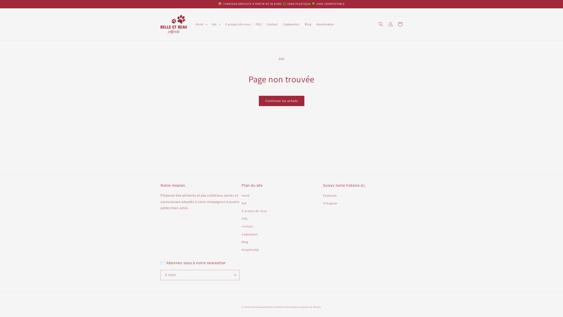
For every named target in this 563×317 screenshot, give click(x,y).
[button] (201, 24)
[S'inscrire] (234, 275)
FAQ (244, 219)
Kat (244, 203)
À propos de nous (254, 211)
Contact (247, 226)
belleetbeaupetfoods (261, 307)
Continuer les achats (281, 101)
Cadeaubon (250, 234)
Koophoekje (250, 250)
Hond (245, 195)
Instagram (330, 203)
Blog (245, 242)
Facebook (330, 195)
